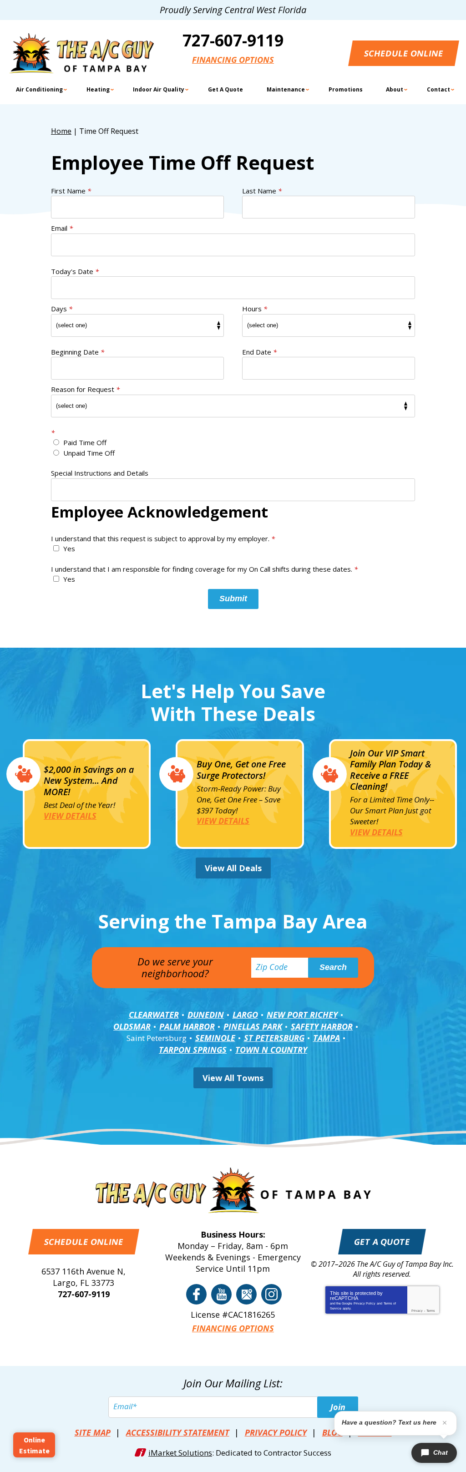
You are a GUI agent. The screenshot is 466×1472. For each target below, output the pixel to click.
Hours (254, 308)
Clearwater (154, 1014)
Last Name (262, 190)
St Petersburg (274, 1037)
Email (62, 228)
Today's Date (75, 271)
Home (61, 131)
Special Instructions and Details (99, 472)
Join (337, 1406)
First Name (71, 190)
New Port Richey (302, 1014)
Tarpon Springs (193, 1049)
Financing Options (233, 59)
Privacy (417, 1310)
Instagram (271, 1294)
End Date (259, 351)
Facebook (196, 1294)
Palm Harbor (187, 1026)
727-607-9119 (233, 40)
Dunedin (205, 1014)
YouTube (221, 1294)
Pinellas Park (252, 1026)
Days (61, 308)
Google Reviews (246, 1294)
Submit (233, 598)
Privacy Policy (364, 1303)
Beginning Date (77, 351)
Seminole (215, 1037)
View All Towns (233, 1077)
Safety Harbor (322, 1026)
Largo (245, 1014)
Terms (430, 1310)
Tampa (326, 1037)
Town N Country (271, 1049)
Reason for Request (85, 389)
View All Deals (233, 868)
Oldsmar (132, 1026)
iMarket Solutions (180, 1452)
